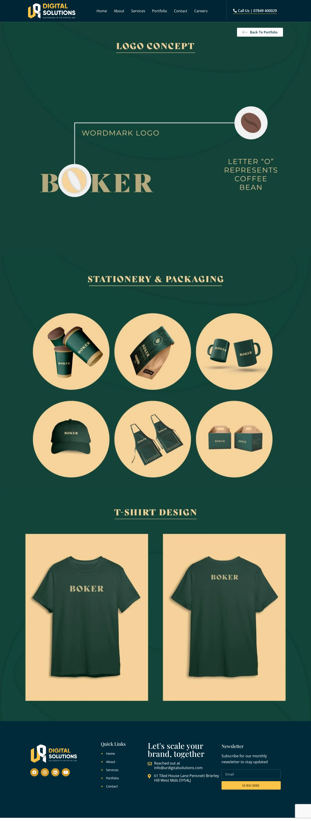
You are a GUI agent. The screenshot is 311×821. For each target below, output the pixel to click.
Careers (201, 10)
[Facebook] (34, 772)
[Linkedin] (55, 772)
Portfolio (159, 10)
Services (138, 10)
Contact (180, 10)
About (119, 10)
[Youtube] (66, 772)
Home (102, 10)
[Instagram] (45, 772)
